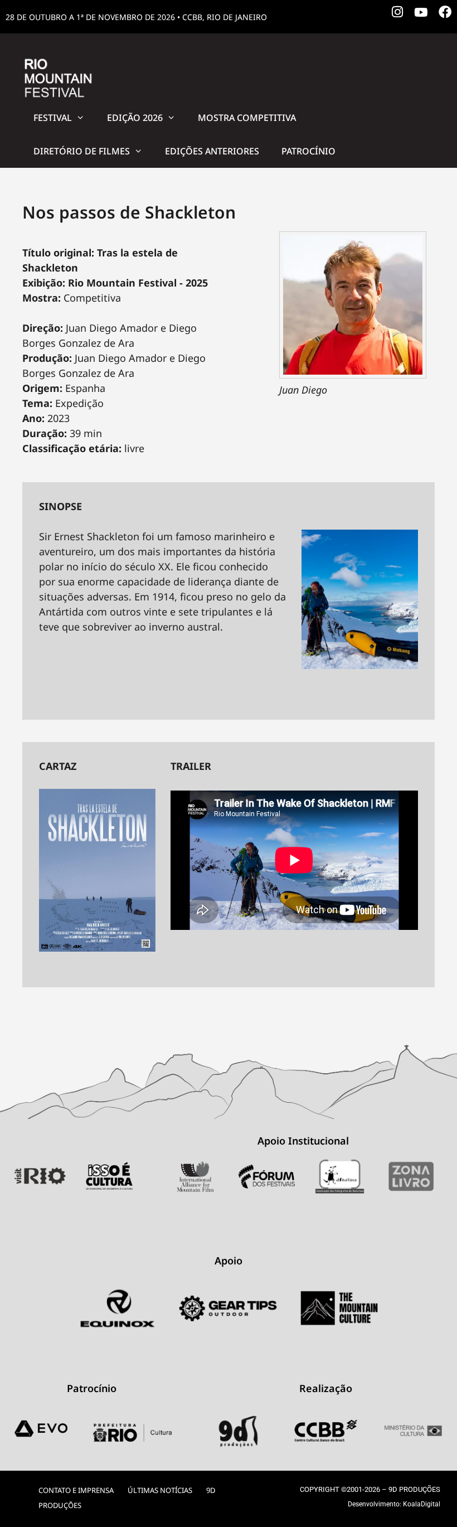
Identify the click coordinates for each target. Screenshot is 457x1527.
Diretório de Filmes (81, 151)
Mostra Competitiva (247, 118)
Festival (52, 118)
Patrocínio (308, 151)
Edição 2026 (135, 118)
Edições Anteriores (212, 151)
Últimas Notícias (160, 1490)
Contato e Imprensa (76, 1490)
